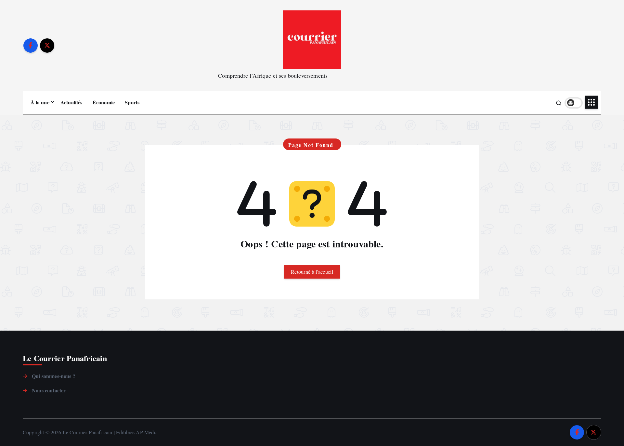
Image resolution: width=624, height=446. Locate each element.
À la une (40, 102)
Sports (132, 102)
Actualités (71, 102)
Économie (104, 102)
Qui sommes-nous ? (53, 376)
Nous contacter (49, 390)
